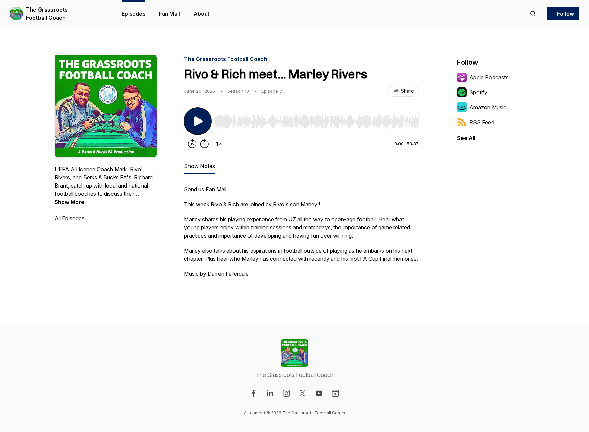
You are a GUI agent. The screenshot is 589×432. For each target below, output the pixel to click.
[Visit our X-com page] (302, 393)
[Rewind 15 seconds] (192, 143)
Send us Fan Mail (205, 189)
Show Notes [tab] (199, 166)
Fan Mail (169, 13)
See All (466, 137)
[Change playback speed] (219, 143)
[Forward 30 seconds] (204, 143)
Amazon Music (488, 107)
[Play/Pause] (197, 121)
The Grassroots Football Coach (47, 13)
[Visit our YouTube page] (319, 393)
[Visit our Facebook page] (253, 393)
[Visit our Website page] (335, 393)
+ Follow (563, 13)
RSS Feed (481, 122)
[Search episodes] (533, 14)
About (201, 13)
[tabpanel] (301, 235)
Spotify (478, 92)
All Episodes (70, 218)
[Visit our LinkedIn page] (270, 393)
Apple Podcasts (489, 77)
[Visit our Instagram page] (286, 393)
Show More (70, 201)
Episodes (133, 13)
